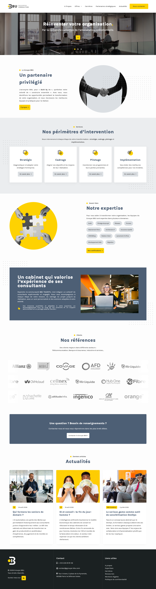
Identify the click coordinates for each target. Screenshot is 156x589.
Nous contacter (139, 6)
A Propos (67, 6)
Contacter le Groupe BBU (78, 435)
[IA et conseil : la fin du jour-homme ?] (78, 486)
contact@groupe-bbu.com (69, 568)
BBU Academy (111, 507)
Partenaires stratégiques (106, 6)
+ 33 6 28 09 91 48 (65, 563)
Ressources (109, 574)
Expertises (109, 568)
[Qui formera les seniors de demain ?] (31, 486)
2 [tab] (78, 49)
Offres (77, 6)
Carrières (88, 6)
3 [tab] (81, 49)
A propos (108, 565)
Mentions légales (112, 577)
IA (14, 507)
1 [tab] (75, 49)
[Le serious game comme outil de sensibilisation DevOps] (124, 486)
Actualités (123, 6)
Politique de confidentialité (116, 579)
